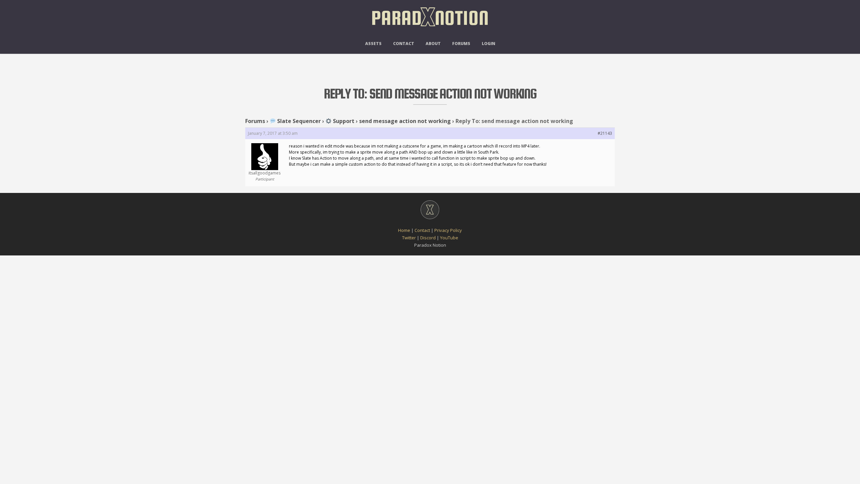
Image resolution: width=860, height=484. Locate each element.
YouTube (449, 238)
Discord (428, 238)
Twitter (409, 238)
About (433, 43)
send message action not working (405, 121)
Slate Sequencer (298, 121)
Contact (403, 43)
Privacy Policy (448, 230)
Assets (373, 43)
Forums (461, 43)
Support (343, 121)
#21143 (605, 133)
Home (404, 230)
